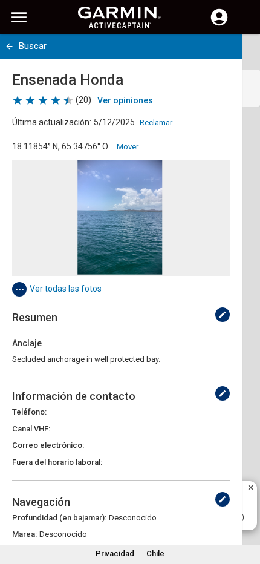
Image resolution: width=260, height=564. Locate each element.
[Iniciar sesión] (219, 24)
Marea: (24, 534)
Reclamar (156, 122)
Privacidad (115, 553)
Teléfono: (29, 411)
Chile (155, 553)
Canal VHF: (31, 428)
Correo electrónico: (48, 445)
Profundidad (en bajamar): (59, 517)
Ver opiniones (125, 100)
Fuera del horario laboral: (57, 462)
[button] (245, 509)
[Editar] (222, 314)
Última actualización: (51, 122)
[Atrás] (9, 46)
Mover (127, 146)
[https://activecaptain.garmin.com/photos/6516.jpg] (121, 218)
